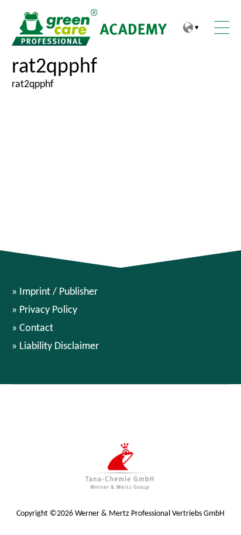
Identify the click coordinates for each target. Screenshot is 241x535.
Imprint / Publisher (58, 291)
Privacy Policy (48, 309)
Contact (36, 327)
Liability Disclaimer (59, 345)
